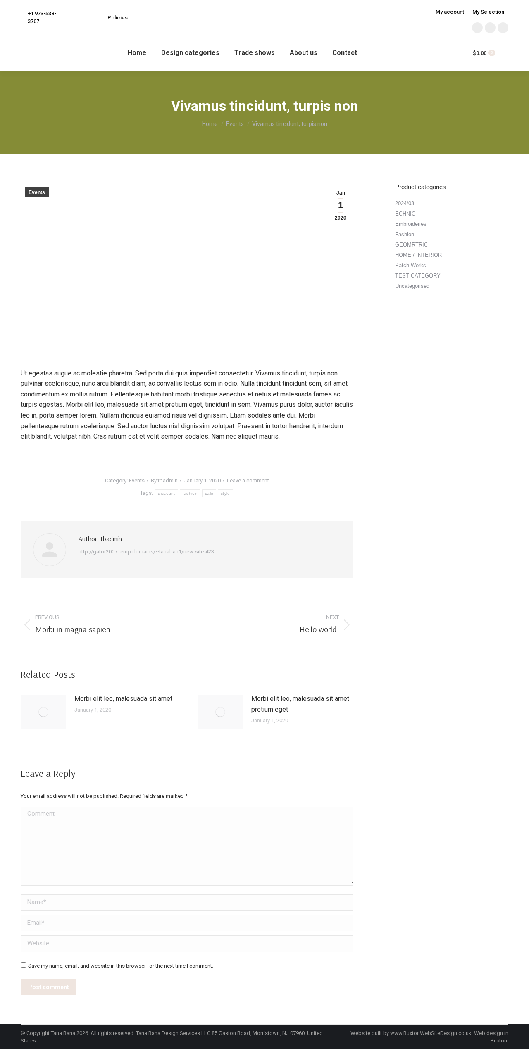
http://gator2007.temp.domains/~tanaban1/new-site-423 (146, 551)
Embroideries (411, 224)
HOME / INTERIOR (418, 255)
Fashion (404, 234)
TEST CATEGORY (418, 276)
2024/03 (404, 203)
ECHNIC (405, 214)
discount (166, 493)
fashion (190, 493)
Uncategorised (412, 286)
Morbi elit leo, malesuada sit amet (123, 698)
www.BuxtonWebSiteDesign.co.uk (431, 1033)
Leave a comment (248, 480)
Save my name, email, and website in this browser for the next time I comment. (120, 966)
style (225, 493)
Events (37, 192)
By (164, 480)
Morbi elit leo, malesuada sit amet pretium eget (300, 704)
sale (209, 493)
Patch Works (410, 265)
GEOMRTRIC (411, 245)
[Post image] (43, 712)
